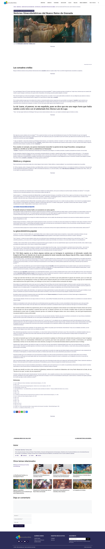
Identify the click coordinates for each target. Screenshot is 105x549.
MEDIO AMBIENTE (83, 2)
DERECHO (49, 2)
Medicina (19, 6)
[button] (98, 3)
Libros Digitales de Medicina (28, 6)
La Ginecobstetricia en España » (83, 438)
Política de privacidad (87, 547)
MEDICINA (43, 2)
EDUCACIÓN (63, 2)
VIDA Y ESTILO (93, 2)
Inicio (15, 6)
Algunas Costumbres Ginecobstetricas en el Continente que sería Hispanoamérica (22, 492)
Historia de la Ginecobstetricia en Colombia (45, 6)
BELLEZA (75, 2)
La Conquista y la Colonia (79, 490)
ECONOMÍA (56, 2)
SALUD (69, 2)
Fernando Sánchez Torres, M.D (26, 43)
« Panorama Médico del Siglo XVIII (22, 438)
